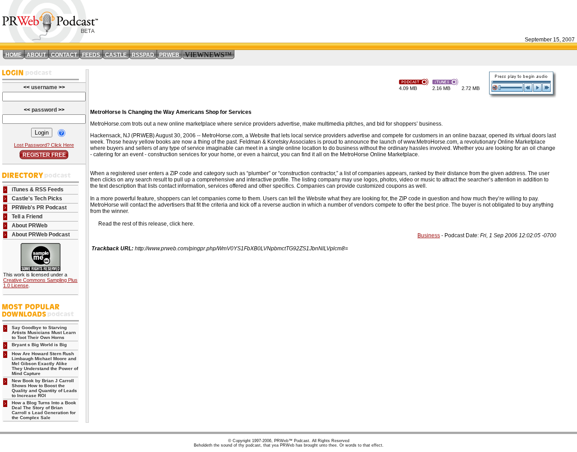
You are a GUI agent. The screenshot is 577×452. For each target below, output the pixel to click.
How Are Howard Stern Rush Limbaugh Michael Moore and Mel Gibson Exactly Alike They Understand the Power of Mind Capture (45, 363)
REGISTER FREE (44, 155)
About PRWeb (29, 225)
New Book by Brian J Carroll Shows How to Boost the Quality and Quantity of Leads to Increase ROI (44, 388)
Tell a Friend (27, 216)
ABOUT (36, 55)
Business (428, 235)
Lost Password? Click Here (44, 145)
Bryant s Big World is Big (39, 344)
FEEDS (91, 55)
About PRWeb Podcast (41, 234)
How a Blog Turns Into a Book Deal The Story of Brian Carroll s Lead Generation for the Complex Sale (44, 410)
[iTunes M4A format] (447, 81)
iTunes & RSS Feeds (38, 189)
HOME (13, 55)
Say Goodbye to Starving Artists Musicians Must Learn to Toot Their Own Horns (44, 332)
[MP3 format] (415, 81)
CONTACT (64, 55)
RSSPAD (143, 55)
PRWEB (169, 55)
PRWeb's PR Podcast (39, 207)
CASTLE (116, 55)
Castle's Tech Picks (37, 198)
